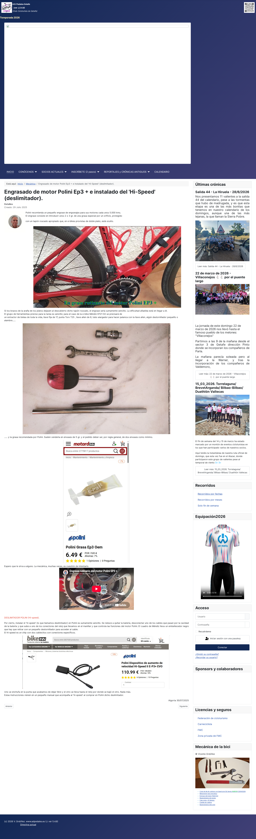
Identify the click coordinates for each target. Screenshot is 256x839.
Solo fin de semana (208, 505)
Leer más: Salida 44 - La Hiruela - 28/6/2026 (220, 266)
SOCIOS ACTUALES (52, 171)
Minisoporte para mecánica (208, 793)
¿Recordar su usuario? (206, 657)
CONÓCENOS (26, 171)
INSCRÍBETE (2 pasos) (83, 171)
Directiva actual (28, 824)
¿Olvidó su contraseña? (207, 654)
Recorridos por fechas (210, 493)
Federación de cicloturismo (213, 718)
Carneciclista (205, 724)
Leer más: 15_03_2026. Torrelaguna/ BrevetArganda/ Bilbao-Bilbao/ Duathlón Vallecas (222, 471)
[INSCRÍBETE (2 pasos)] (97, 172)
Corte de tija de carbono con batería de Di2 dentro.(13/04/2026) (223, 791)
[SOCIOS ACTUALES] (65, 172)
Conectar (222, 647)
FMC (200, 730)
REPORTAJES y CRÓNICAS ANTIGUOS (125, 171)
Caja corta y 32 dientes (207, 800)
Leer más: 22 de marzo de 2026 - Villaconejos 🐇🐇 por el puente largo (222, 375)
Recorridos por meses (210, 499)
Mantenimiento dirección (207, 804)
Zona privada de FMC (210, 735)
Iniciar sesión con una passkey (225, 638)
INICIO (10, 171)
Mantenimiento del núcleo (208, 798)
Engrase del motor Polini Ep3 (209, 796)
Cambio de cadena (206, 802)
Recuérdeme (205, 631)
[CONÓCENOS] (35, 172)
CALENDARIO (161, 171)
